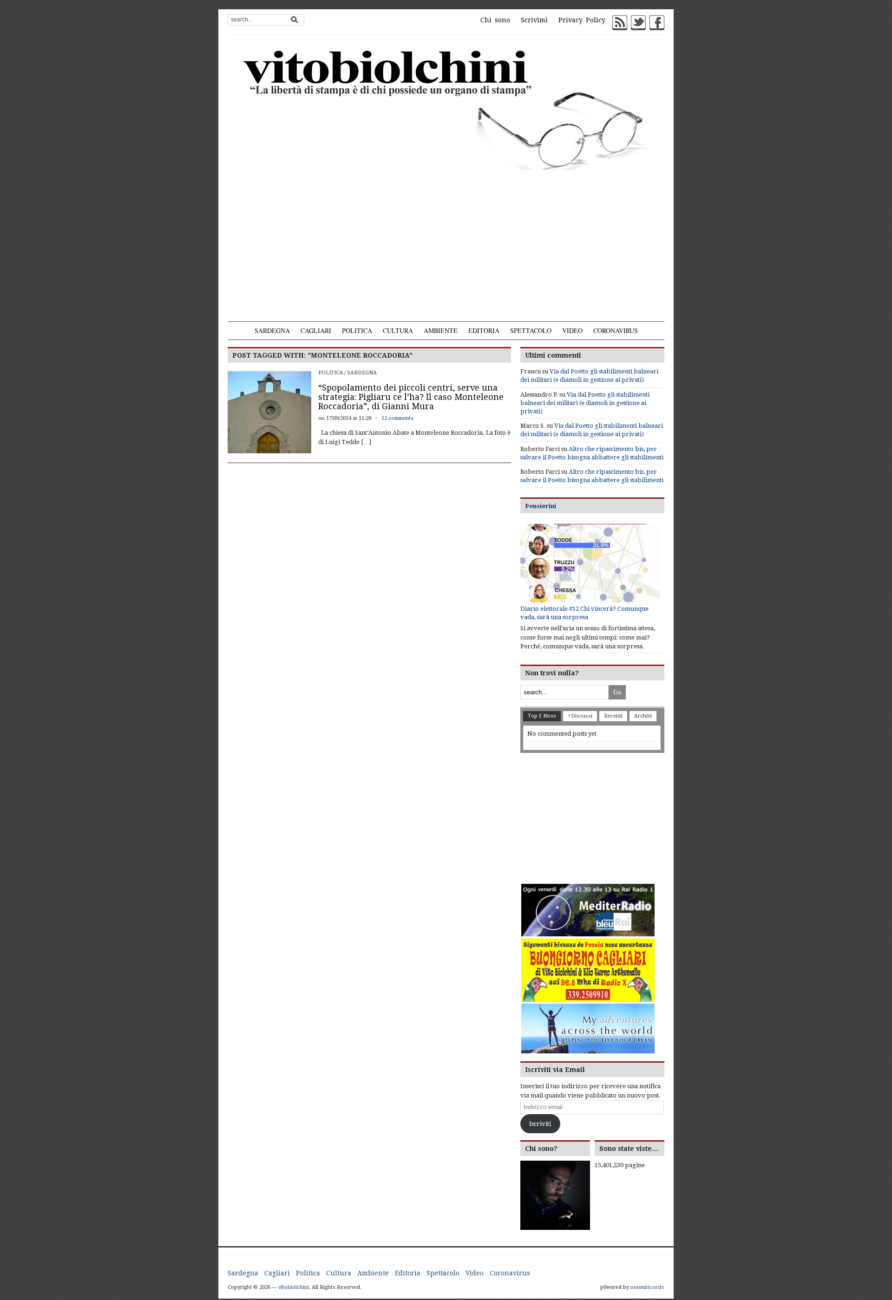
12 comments (397, 418)
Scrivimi (534, 20)
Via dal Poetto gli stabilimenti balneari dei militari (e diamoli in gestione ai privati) (584, 403)
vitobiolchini (293, 1287)
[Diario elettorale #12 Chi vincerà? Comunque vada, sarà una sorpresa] (590, 563)
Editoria (483, 330)
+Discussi (580, 716)
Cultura (398, 330)
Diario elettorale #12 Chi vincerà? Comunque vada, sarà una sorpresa (584, 613)
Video (572, 330)
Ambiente (441, 330)
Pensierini (540, 506)
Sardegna (272, 330)
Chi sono (495, 20)
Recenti (613, 716)
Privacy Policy (581, 20)
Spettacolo (530, 330)
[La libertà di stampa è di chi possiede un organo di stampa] (446, 108)
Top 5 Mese (542, 716)
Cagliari (316, 330)
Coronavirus (615, 330)
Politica (357, 330)
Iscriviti (540, 1123)
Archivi (643, 716)
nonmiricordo (647, 1287)
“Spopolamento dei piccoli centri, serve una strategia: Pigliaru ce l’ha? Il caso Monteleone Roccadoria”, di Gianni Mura (411, 397)
